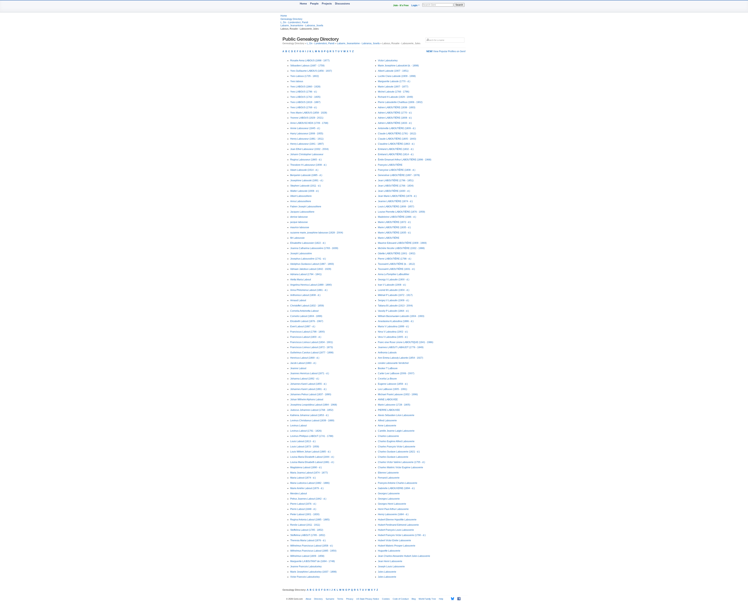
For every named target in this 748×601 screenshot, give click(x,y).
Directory (318, 599)
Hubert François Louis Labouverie (396, 530)
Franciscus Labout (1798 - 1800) (307, 331)
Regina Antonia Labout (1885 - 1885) (310, 519)
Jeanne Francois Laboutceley (306, 566)
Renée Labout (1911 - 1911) (305, 525)
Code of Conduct (401, 599)
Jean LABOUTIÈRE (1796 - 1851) (396, 180)
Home (303, 3)
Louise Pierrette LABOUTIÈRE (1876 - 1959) (401, 211)
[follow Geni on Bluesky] (451, 598)
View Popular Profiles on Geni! (446, 51)
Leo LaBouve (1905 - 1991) (392, 389)
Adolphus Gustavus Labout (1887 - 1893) (312, 264)
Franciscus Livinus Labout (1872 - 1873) (311, 347)
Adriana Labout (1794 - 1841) (306, 274)
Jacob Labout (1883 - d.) (303, 363)
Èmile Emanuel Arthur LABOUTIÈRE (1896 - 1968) (404, 159)
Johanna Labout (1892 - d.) (304, 378)
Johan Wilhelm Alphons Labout (306, 399)
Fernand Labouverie (389, 477)
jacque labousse (299, 222)
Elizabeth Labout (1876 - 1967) (306, 321)
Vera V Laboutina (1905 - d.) (393, 337)
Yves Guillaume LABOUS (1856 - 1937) (311, 71)
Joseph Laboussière (301, 253)
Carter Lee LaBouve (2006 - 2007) (396, 373)
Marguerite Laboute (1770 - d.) (394, 81)
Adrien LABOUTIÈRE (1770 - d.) (395, 112)
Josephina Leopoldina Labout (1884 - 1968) (313, 404)
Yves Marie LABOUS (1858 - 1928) (308, 112)
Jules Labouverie (387, 571)
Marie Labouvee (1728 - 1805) (394, 404)
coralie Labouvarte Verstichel (393, 363)
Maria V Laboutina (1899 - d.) (393, 326)
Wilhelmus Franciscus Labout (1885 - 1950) (313, 550)
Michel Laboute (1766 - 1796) (393, 91)
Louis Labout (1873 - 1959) (304, 446)
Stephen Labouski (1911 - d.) (305, 185)
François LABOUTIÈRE (390, 165)
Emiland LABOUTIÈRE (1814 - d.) (396, 154)
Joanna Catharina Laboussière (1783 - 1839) (314, 248)
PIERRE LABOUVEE (389, 410)
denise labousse (299, 217)
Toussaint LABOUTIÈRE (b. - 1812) (396, 264)
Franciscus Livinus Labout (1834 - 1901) (311, 342)
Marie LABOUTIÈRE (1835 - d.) (394, 227)
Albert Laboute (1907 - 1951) (393, 71)
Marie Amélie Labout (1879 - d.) (307, 488)
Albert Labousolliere (301, 196)
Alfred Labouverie (387, 420)
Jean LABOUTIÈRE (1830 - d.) (394, 191)
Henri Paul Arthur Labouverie (393, 509)
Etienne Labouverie (388, 472)
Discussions (342, 3)
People (314, 3)
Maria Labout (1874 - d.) (303, 477)
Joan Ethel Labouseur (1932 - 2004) (309, 149)
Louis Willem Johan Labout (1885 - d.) (310, 451)
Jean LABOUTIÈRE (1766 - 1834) (396, 185)
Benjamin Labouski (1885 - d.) (306, 175)
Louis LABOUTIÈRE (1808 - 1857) (396, 206)
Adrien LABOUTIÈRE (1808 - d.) (395, 117)
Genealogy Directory (291, 19)
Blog (414, 599)
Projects (327, 3)
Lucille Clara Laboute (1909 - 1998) (397, 76)
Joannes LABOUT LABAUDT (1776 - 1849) (400, 347)
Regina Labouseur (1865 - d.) (306, 159)
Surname (330, 599)
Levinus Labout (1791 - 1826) (306, 430)
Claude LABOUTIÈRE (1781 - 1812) (397, 133)
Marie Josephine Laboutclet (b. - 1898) (398, 65)
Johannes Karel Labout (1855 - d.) (308, 384)
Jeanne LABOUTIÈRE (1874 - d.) (395, 201)
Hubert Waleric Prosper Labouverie (396, 545)
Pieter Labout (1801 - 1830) (304, 514)
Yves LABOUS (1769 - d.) (303, 107)
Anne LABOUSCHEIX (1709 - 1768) (309, 123)
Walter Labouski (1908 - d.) (304, 191)
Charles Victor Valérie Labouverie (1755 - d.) (401, 462)
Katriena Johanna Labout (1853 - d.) (309, 415)
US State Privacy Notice (367, 599)
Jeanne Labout (298, 368)
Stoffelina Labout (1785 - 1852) (306, 530)
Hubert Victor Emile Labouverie (394, 540)
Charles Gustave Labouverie (393, 457)
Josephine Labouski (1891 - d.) (306, 180)
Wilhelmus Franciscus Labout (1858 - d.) (311, 545)
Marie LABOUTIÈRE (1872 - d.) (394, 222)
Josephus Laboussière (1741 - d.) (308, 258)
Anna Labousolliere (300, 201)
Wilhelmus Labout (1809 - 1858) (307, 556)
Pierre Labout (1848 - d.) (303, 509)
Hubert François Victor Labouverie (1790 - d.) (402, 535)
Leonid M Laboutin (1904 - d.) (393, 290)
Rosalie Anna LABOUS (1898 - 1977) (310, 60)
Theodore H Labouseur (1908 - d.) (308, 165)
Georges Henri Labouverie (392, 503)
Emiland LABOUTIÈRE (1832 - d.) (396, 149)
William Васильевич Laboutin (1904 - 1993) (401, 316)
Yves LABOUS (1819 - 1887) (305, 102)
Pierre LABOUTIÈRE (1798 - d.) (394, 258)
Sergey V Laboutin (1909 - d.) (393, 300)
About (308, 599)
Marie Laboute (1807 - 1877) (393, 86)
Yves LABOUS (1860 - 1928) (305, 86)
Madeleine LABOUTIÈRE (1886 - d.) (397, 217)
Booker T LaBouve (388, 368)
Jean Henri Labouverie (390, 561)
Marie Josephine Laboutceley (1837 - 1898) (313, 571)
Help (441, 599)
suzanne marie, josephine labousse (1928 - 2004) (316, 232)
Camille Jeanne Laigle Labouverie (396, 430)
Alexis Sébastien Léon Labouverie (396, 415)
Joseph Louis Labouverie (391, 566)
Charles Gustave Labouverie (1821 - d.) (399, 451)
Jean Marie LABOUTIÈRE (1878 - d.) (397, 196)
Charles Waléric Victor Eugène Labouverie (400, 467)
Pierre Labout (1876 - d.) (303, 503)
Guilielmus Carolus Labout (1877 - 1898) (311, 352)
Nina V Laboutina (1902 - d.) (393, 331)
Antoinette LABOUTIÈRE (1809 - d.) (396, 128)
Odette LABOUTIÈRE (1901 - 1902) (396, 253)
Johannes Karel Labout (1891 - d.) (308, 389)
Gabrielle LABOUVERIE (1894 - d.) (396, 488)
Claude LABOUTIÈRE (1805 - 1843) (397, 138)
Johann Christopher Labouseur (306, 154)
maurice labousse (299, 227)
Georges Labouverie (389, 493)
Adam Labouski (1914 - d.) (304, 170)
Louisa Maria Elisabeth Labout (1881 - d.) (312, 462)
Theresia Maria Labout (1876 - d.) (308, 540)
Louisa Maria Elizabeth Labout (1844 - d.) (312, 457)
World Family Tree (427, 599)
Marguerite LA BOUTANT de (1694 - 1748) (312, 561)
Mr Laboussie (297, 238)
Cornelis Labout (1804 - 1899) (306, 316)
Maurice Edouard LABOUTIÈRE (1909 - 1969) (402, 243)
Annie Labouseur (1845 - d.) (305, 128)
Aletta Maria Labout (300, 279)
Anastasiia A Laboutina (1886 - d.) (396, 321)
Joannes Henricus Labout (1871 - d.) (309, 373)
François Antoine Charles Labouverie (397, 483)
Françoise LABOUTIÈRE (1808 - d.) (396, 170)
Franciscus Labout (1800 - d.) (305, 337)
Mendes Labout (298, 493)
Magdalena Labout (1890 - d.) (306, 467)
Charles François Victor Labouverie (396, 446)
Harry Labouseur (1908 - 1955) (306, 133)
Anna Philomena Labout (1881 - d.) (308, 290)
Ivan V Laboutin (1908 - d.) (392, 284)
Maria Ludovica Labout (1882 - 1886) (310, 483)
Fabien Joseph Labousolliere (305, 206)
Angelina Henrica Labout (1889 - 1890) (311, 284)
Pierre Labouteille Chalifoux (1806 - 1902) (400, 102)
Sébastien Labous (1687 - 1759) (307, 65)
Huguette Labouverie (389, 550)
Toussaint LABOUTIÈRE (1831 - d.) (396, 269)
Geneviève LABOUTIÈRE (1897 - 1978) (399, 175)
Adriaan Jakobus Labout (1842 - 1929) (310, 269)
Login (414, 5)
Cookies (386, 599)
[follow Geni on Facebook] (458, 598)
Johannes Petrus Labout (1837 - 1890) (310, 394)
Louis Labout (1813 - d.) (303, 441)
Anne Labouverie (387, 425)
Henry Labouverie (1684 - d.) (393, 514)
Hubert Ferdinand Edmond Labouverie (398, 525)
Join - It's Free (401, 5)
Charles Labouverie (388, 436)
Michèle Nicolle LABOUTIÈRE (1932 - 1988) (401, 248)
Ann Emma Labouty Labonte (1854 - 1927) (400, 357)
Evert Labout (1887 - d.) (302, 326)
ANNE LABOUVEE (388, 399)
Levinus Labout (298, 425)
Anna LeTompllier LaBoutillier (393, 274)
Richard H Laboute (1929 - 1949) (395, 97)
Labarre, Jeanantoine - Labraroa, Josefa (301, 25)
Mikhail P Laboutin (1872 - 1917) (395, 295)
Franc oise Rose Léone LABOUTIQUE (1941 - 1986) (405, 342)
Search (459, 5)
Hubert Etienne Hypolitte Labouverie (397, 519)
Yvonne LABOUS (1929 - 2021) (306, 117)
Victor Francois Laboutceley (305, 576)
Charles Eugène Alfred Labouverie (396, 441)
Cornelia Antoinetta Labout (304, 311)
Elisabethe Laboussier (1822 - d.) (307, 243)
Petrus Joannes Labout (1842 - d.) (308, 498)
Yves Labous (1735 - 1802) (304, 76)
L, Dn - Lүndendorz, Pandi (294, 22)
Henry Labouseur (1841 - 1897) (307, 144)
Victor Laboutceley (388, 60)
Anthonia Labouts (387, 352)
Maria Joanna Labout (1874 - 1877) (309, 472)
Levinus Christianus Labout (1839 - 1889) (312, 420)
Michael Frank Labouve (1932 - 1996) (398, 394)
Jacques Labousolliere (302, 211)
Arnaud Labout (298, 300)
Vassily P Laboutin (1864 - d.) (393, 311)
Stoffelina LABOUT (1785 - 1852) (307, 535)
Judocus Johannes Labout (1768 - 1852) (311, 410)
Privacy (349, 599)
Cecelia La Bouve (387, 378)
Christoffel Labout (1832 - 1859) (307, 305)
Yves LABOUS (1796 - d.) (303, 91)
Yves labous (296, 81)
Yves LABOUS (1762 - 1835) (305, 97)
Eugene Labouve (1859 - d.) (393, 384)
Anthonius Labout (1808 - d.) (305, 295)
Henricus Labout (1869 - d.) (304, 357)
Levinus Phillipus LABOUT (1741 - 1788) (311, 436)
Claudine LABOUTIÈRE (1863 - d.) (396, 144)
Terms (340, 599)
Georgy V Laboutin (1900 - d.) (393, 279)
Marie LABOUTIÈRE (388, 238)
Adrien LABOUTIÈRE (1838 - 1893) (396, 107)
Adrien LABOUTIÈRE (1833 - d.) (395, 123)
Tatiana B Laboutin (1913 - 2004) (395, 305)
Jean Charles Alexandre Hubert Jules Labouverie (404, 556)
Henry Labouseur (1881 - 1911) (307, 138)
